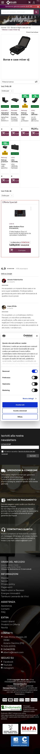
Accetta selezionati (20, 411)
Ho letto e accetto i (11, 452)
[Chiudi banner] (37, 336)
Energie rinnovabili (10, 593)
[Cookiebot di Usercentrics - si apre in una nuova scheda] (24, 336)
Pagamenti (6, 587)
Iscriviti (33, 456)
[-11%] (20, 219)
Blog (38, 0)
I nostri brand (7, 621)
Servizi (4, 581)
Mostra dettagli (28, 398)
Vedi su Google (6, 274)
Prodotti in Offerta (10, 624)
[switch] (34, 377)
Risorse (5, 578)
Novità (4, 627)
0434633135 (9, 649)
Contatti (5, 609)
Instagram (8, 668)
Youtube (7, 665)
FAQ (3, 612)
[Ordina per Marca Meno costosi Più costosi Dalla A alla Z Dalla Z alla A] (7, 90)
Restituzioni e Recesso (12, 590)
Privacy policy (8, 584)
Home (3, 27)
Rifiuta (20, 417)
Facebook (8, 662)
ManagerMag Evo (20, 684)
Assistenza (6, 606)
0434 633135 (9, 646)
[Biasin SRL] (9, 2)
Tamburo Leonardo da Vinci (15, 596)
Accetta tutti (20, 405)
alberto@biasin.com (13, 652)
